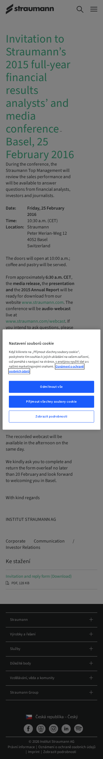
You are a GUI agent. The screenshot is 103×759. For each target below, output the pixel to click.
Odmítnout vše (51, 386)
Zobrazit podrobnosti (51, 416)
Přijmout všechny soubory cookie (51, 401)
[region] (51, 380)
